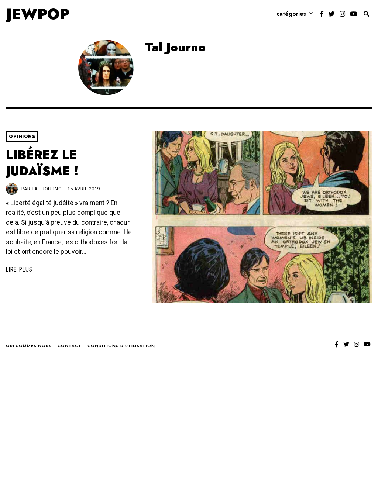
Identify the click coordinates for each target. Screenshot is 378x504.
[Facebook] (322, 14)
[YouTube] (353, 14)
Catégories (291, 14)
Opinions (22, 136)
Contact (70, 346)
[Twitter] (332, 14)
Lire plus (19, 269)
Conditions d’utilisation (121, 346)
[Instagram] (342, 14)
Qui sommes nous (29, 346)
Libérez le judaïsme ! (42, 163)
